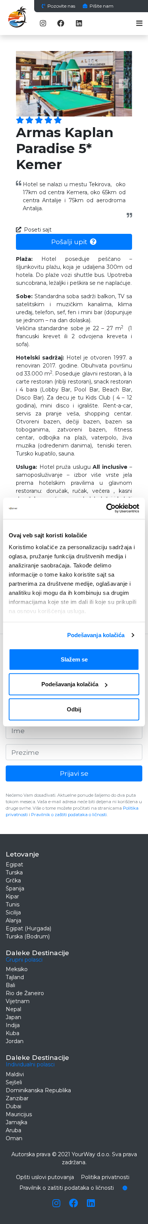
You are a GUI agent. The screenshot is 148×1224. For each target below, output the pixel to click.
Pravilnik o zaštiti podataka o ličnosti (69, 814)
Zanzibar (17, 1098)
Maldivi (15, 1074)
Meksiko (17, 969)
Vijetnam (18, 1001)
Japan (13, 1017)
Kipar (12, 896)
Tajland (15, 977)
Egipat (14, 864)
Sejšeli (14, 1082)
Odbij (74, 709)
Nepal (13, 1009)
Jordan (15, 1041)
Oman (14, 1138)
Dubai (13, 1106)
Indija (13, 1025)
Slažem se (74, 659)
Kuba (12, 1033)
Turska (14, 872)
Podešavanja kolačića (96, 635)
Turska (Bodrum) (28, 936)
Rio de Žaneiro (25, 993)
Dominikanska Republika (38, 1090)
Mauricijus (19, 1114)
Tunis (12, 904)
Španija (15, 888)
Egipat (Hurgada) (28, 928)
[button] (24, 84)
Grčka (13, 880)
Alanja (13, 920)
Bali (10, 985)
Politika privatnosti (105, 1177)
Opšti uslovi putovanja (45, 1177)
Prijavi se (74, 773)
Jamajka (16, 1122)
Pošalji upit (69, 242)
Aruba (13, 1130)
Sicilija (13, 912)
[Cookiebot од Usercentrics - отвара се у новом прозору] (106, 508)
